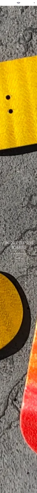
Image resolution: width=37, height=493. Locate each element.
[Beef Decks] (18, 3)
